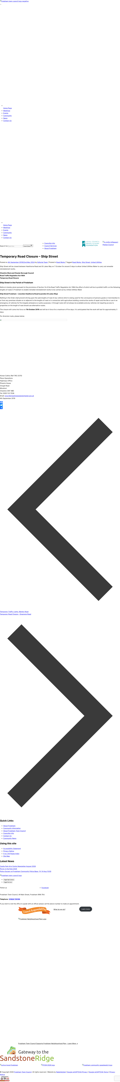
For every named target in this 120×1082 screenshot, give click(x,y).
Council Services (50, 246)
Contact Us (7, 121)
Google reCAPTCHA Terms (98, 1072)
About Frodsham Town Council (14, 831)
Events (5, 113)
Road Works (60, 262)
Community (7, 116)
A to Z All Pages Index (11, 854)
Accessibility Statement (12, 849)
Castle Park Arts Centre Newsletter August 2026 (18, 866)
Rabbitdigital (61, 1072)
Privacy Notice (8, 851)
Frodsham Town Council (23, 1072)
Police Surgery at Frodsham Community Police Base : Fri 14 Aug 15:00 (25, 871)
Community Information (12, 828)
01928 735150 (14, 899)
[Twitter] (60, 405)
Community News (9, 838)
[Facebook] (60, 402)
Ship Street (86, 262)
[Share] (60, 407)
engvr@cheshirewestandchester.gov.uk (19, 396)
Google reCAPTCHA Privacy (77, 1072)
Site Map (6, 856)
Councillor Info (49, 243)
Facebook (45, 888)
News (5, 118)
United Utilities (96, 262)
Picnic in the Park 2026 (8, 869)
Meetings (6, 111)
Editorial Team (42, 262)
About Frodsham (50, 248)
